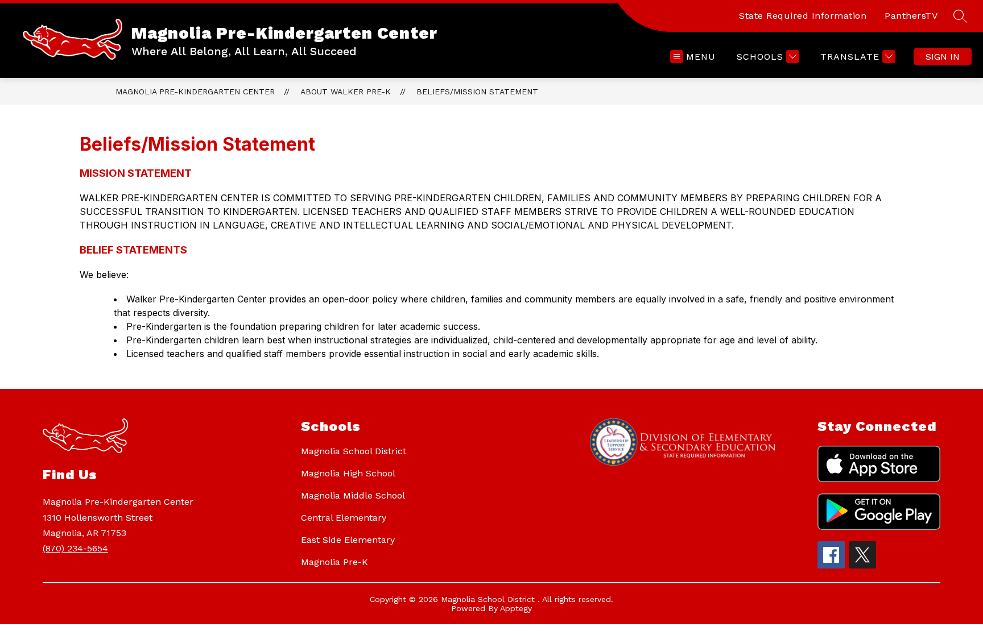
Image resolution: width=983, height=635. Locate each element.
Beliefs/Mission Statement (477, 91)
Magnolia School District (353, 451)
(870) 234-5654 (75, 548)
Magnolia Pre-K (334, 562)
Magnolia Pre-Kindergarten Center (195, 91)
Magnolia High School (348, 473)
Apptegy (516, 608)
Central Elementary (343, 517)
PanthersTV (911, 15)
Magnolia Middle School (353, 495)
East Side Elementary (348, 539)
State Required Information (802, 15)
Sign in (943, 56)
